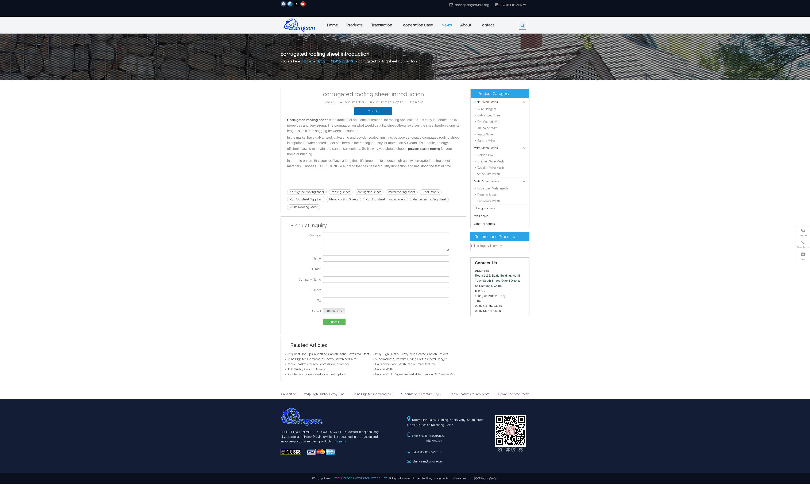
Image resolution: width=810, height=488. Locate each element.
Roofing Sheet (487, 194)
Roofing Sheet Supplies (306, 199)
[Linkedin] (290, 4)
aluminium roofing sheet (429, 199)
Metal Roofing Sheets (343, 199)
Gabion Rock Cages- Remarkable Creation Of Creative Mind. (416, 374)
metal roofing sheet (401, 192)
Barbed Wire (486, 140)
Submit (334, 322)
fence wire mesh (488, 174)
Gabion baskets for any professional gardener (318, 364)
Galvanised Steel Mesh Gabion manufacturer (405, 364)
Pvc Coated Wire (488, 121)
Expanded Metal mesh (492, 188)
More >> (340, 441)
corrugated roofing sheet (307, 192)
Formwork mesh (488, 201)
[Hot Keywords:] (522, 26)
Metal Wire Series (486, 102)
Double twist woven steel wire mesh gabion (316, 374)
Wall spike (481, 216)
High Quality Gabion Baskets (306, 369)
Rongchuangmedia (437, 478)
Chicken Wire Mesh (490, 161)
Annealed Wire (487, 128)
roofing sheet (341, 192)
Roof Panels (431, 192)
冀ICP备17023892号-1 (486, 478)
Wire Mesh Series (486, 148)
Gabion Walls (384, 369)
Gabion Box (485, 155)
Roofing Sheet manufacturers (385, 199)
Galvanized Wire (488, 115)
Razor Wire (485, 134)
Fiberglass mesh (485, 208)
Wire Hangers (486, 109)
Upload (316, 311)
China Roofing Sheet (303, 207)
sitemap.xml (460, 478)
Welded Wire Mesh (490, 167)
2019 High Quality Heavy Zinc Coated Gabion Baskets (411, 354)
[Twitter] (296, 4)
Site (420, 102)
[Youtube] (303, 4)
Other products (484, 224)
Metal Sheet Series (486, 181)
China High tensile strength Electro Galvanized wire (321, 359)
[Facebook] (283, 4)
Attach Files (334, 311)
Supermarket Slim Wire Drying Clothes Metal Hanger (411, 359)
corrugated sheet (369, 192)
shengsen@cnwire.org (472, 5)
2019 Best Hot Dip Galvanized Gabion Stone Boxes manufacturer (329, 354)
